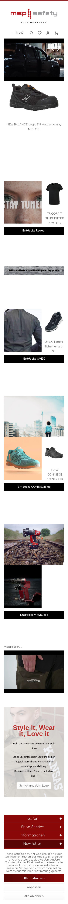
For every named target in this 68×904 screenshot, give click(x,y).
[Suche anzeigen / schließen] (31, 33)
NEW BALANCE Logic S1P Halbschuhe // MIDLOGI (34, 127)
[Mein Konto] (48, 33)
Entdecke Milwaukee (34, 614)
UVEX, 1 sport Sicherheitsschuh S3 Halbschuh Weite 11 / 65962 (46, 347)
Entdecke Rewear (34, 230)
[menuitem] (15, 33)
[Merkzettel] (39, 33)
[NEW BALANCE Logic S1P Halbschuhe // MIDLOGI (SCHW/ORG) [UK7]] (34, 98)
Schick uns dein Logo (34, 785)
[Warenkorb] (56, 33)
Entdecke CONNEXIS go (34, 486)
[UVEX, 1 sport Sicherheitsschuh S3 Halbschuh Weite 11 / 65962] (46, 322)
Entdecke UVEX (34, 358)
